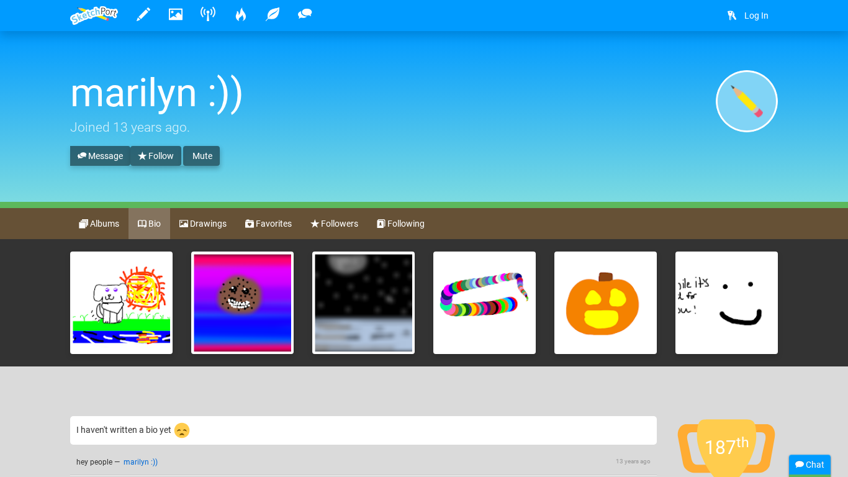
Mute (201, 156)
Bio (154, 224)
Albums (103, 224)
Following (405, 224)
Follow (160, 156)
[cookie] (242, 303)
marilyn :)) (141, 462)
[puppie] (121, 303)
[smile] (726, 303)
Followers (338, 224)
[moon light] (363, 303)
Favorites (273, 224)
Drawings (207, 224)
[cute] (605, 303)
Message (104, 156)
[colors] (484, 303)
